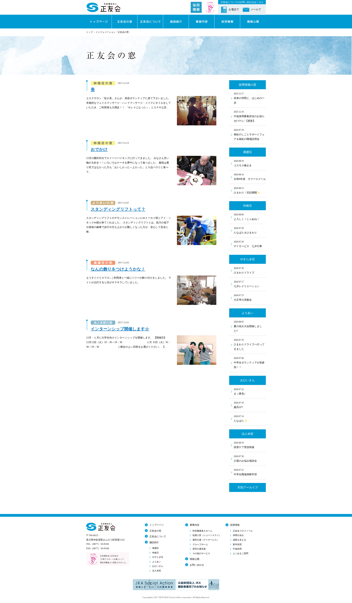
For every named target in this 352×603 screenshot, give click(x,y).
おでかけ (99, 149)
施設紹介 (154, 542)
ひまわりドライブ (244, 270)
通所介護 (205, 540)
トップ (89, 32)
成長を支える (239, 540)
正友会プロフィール (243, 531)
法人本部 (156, 570)
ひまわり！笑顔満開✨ (247, 190)
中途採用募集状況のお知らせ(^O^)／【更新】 (249, 116)
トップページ (156, 525)
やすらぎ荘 (157, 557)
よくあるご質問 (240, 553)
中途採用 (237, 549)
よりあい (156, 561)
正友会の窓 (155, 530)
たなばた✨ (240, 418)
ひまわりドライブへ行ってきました (249, 344)
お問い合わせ (197, 565)
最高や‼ (239, 405)
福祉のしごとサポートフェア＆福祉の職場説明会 (249, 134)
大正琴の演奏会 (243, 297)
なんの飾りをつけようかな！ (118, 269)
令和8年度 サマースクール (250, 176)
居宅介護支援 (199, 549)
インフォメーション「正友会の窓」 (113, 32)
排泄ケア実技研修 (244, 445)
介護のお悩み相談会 (245, 458)
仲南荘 (155, 552)
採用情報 (235, 525)
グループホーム (200, 544)
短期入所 (206, 535)
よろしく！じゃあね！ (246, 216)
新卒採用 (237, 544)
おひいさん (157, 566)
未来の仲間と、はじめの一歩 (249, 98)
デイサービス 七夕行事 (248, 244)
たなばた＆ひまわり (245, 230)
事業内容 (194, 525)
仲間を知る (238, 535)
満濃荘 (155, 548)
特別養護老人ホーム (202, 531)
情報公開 (194, 559)
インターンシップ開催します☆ (120, 329)
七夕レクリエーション (246, 284)
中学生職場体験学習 (245, 472)
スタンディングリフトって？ (118, 209)
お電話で (234, 9)
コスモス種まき (243, 163)
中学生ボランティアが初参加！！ (249, 363)
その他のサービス (201, 553)
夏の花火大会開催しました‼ (248, 326)
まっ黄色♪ (239, 391)
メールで (256, 9)
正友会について (157, 536)
